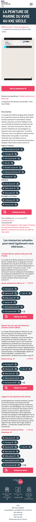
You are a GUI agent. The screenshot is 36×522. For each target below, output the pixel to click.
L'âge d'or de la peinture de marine (15, 397)
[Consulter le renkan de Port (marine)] (19, 159)
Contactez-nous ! (7, 220)
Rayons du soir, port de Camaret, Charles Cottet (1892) (15, 326)
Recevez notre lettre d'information (7, 495)
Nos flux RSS (18, 515)
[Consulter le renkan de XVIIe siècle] (18, 184)
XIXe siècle (8, 193)
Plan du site (18, 517)
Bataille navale (10, 168)
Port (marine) (9, 158)
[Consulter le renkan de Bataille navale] (20, 168)
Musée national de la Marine (11, 283)
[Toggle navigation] (31, 4)
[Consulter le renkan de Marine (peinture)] (22, 150)
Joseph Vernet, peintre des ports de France (16, 255)
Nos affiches (18, 512)
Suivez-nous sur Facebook (18, 495)
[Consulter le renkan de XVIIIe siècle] (18, 188)
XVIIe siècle (9, 184)
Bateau (7, 177)
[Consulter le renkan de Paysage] (16, 154)
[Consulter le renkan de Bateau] (15, 177)
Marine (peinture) (11, 149)
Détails (30, 283)
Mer (6, 163)
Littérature (9, 200)
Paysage (8, 154)
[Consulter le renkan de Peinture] (16, 205)
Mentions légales (18, 508)
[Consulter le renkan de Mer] (12, 163)
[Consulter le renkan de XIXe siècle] (17, 193)
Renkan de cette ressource (19, 213)
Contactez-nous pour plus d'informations (29, 496)
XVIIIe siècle (9, 188)
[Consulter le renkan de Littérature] (18, 200)
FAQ (18, 505)
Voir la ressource (17, 89)
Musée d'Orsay (6, 359)
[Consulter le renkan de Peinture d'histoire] (23, 172)
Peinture (8, 205)
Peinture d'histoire (11, 172)
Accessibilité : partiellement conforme (18, 510)
